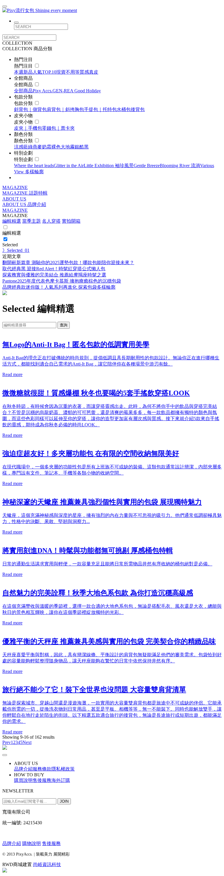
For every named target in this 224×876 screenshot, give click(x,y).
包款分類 (24, 103)
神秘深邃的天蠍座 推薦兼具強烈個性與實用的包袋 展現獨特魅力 (102, 502)
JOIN (64, 801)
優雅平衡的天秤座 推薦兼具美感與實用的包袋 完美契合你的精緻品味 (109, 641)
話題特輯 (38, 193)
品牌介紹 (36, 204)
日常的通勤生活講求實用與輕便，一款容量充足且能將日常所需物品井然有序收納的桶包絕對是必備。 (107, 563)
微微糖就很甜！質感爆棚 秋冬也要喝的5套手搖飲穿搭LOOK (96, 393)
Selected (10, 244)
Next (27, 742)
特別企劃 (24, 159)
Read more (12, 374)
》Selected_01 (15, 250)
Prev (6, 742)
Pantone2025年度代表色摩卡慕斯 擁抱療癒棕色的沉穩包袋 (61, 280)
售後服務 (51, 843)
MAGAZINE (15, 187)
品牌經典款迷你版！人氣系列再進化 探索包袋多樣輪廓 (59, 287)
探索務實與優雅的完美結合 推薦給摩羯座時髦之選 (54, 274)
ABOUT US (14, 198)
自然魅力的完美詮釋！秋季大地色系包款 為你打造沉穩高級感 (97, 593)
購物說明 (31, 843)
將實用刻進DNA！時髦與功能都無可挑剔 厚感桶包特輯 (87, 550)
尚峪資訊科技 (47, 864)
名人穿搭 (51, 221)
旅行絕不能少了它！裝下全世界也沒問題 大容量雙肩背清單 (94, 689)
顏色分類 (24, 140)
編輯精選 (11, 221)
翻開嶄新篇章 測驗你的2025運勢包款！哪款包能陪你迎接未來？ (68, 262)
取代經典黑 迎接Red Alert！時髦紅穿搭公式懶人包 (53, 268)
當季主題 (31, 221)
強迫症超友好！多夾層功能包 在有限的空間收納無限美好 (90, 453)
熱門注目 (24, 65)
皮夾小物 (24, 122)
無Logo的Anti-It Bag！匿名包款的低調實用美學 (75, 344)
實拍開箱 (71, 221)
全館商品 (24, 84)
